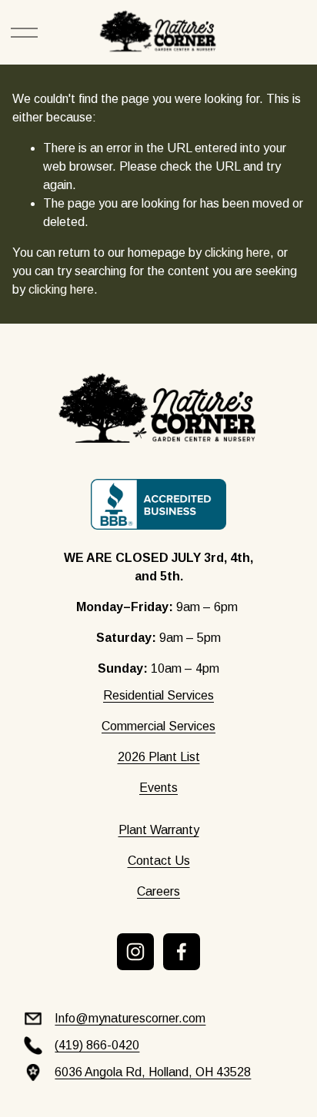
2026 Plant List (159, 756)
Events (158, 787)
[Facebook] (181, 951)
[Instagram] (135, 951)
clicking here (237, 252)
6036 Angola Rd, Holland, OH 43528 (153, 1072)
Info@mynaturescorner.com (130, 1018)
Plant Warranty (158, 829)
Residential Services (158, 695)
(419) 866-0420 (97, 1045)
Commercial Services (158, 726)
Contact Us (159, 860)
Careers (158, 891)
